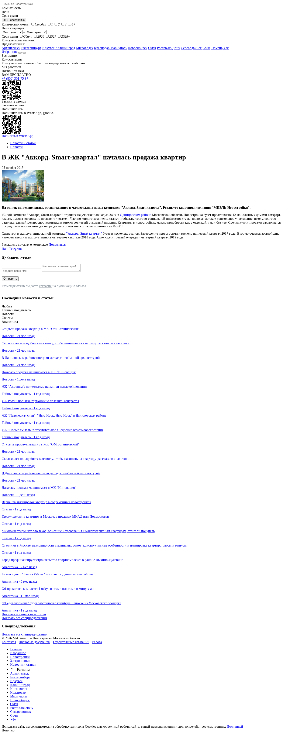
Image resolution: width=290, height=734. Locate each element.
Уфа (226, 48)
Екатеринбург (31, 48)
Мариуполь (118, 48)
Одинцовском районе (135, 215)
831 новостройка (14, 19)
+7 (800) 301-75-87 (15, 78)
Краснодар (102, 48)
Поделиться (57, 244)
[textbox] (18, 4)
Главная (16, 649)
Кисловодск (84, 48)
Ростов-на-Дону (168, 48)
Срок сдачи (10, 36)
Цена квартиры (13, 28)
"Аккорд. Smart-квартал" (84, 233)
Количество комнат (16, 24)
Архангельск (11, 48)
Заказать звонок (13, 105)
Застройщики (20, 660)
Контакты (9, 642)
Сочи (206, 48)
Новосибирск (137, 48)
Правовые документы (34, 642)
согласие (45, 286)
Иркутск (48, 48)
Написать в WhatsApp (17, 136)
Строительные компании (71, 642)
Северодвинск (191, 48)
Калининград (65, 48)
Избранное (10, 52)
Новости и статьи (23, 664)
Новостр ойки (20, 657)
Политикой (235, 726)
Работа (97, 642)
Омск (152, 48)
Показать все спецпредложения (24, 618)
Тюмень (216, 48)
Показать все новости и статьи (24, 614)
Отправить (10, 278)
